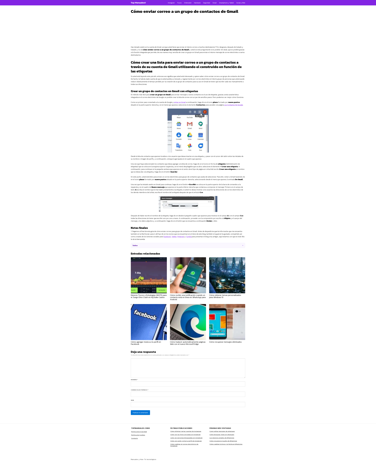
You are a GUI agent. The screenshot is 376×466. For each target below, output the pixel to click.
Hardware (197, 3)
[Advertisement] (188, 24)
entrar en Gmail (180, 102)
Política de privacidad (139, 432)
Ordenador (188, 3)
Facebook (167, 236)
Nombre (134, 380)
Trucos (179, 3)
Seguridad (206, 3)
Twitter (174, 236)
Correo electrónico (139, 390)
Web (132, 400)
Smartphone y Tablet (226, 3)
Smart (215, 3)
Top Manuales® (138, 3)
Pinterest (180, 236)
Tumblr (189, 236)
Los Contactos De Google (233, 105)
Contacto (134, 438)
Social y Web (240, 3)
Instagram (171, 3)
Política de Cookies (138, 435)
